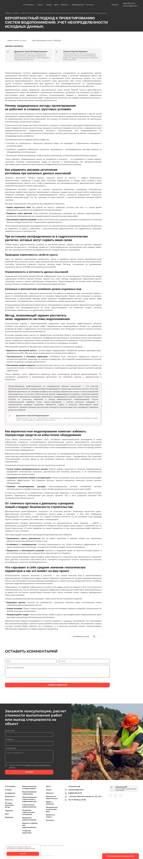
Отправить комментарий (57, 685)
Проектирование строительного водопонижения (29, 799)
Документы (10, 796)
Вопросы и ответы (50, 816)
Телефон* (9, 739)
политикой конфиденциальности (18, 850)
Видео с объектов (50, 803)
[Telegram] (99, 636)
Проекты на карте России (52, 797)
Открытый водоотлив (26, 832)
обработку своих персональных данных (41, 680)
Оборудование (78, 5)
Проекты (64, 5)
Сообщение (10, 748)
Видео (49, 5)
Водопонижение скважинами (29, 793)
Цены (56, 5)
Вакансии (9, 817)
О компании (28, 5)
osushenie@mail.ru (76, 790)
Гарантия (9, 811)
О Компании (10, 786)
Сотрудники (10, 793)
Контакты (90, 5)
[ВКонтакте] (94, 636)
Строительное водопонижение (29, 806)
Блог (7, 814)
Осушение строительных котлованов (28, 812)
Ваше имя (9, 731)
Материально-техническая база (52, 809)
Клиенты (9, 800)
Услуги (40, 5)
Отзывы (8, 790)
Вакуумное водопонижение (29, 819)
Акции (49, 790)
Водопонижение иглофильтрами (29, 787)
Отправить (29, 772)
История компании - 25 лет (10, 805)
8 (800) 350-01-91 (75, 793)
